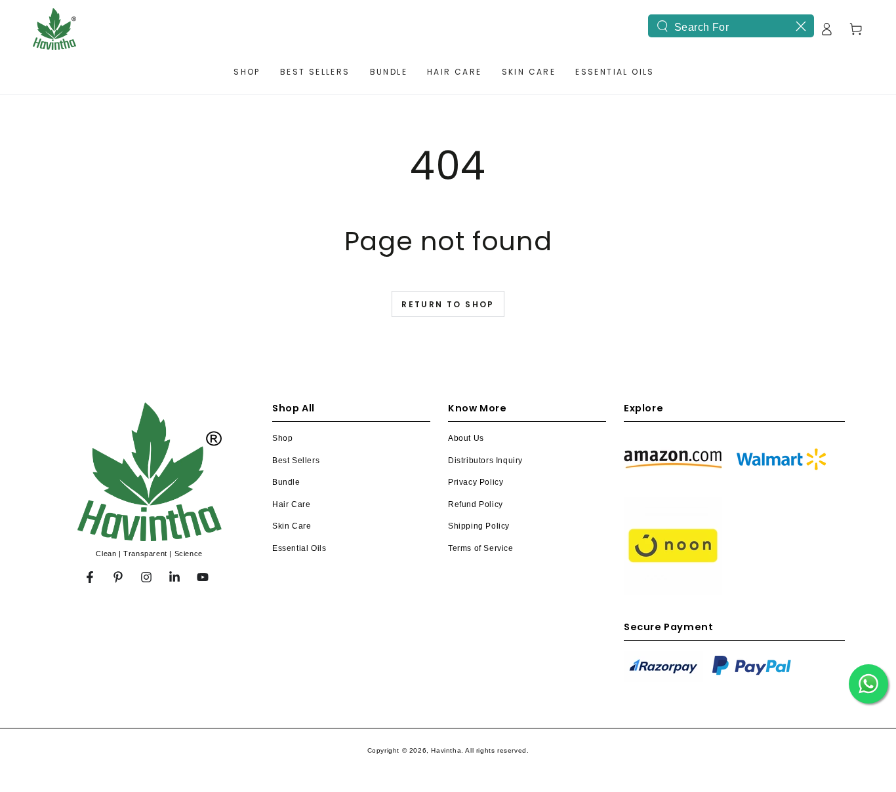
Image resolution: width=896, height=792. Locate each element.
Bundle (286, 482)
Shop (282, 438)
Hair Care (291, 504)
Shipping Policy (479, 526)
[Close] (801, 26)
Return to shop (448, 304)
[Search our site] (662, 26)
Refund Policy (475, 504)
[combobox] (731, 25)
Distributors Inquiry (485, 460)
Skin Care (291, 526)
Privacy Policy (475, 482)
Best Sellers (295, 460)
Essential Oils (299, 548)
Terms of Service (481, 548)
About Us (466, 438)
